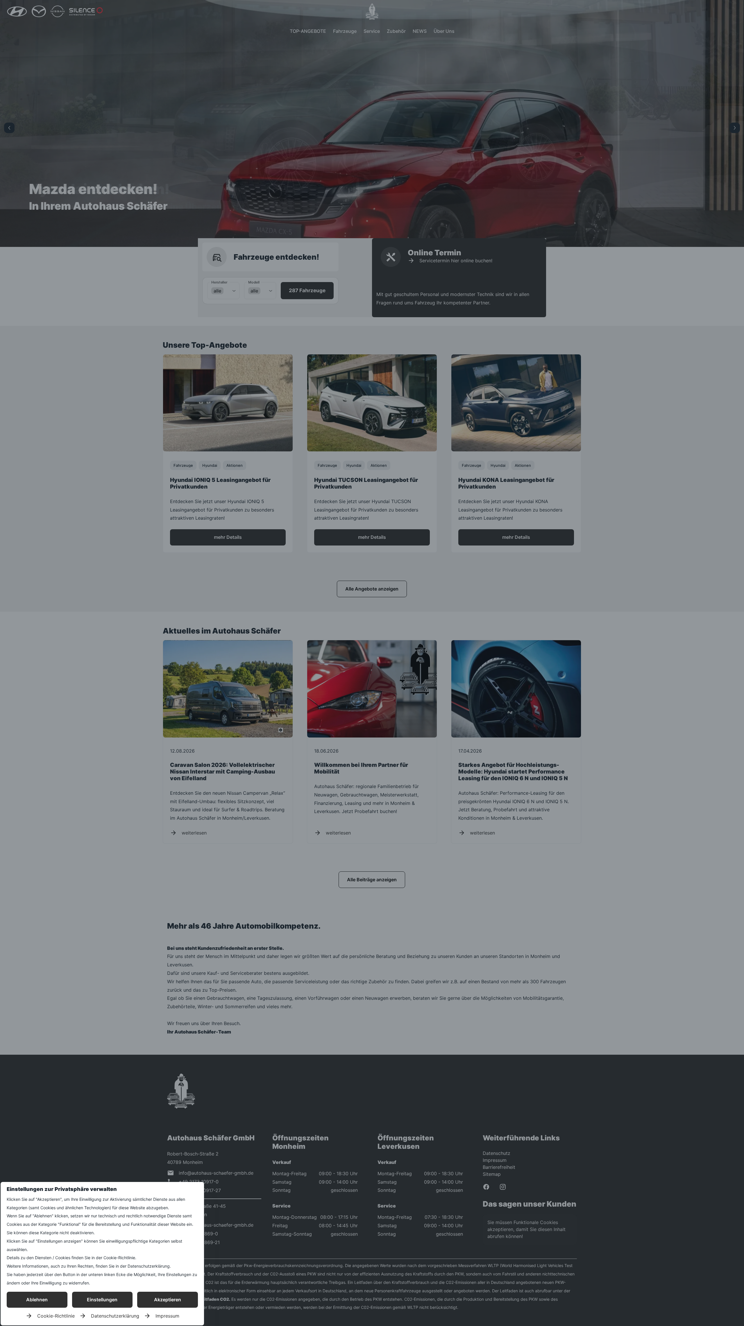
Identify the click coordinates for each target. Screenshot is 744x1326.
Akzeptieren (167, 1299)
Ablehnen (37, 1299)
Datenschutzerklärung (115, 1316)
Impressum (167, 1316)
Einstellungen (102, 1299)
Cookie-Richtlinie (56, 1316)
